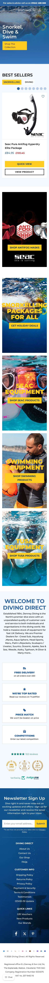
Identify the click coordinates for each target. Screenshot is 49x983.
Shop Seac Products (24, 400)
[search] (34, 9)
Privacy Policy (24, 883)
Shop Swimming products (24, 478)
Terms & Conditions (24, 892)
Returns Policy (24, 879)
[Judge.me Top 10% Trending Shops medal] (37, 765)
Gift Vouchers (24, 914)
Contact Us (24, 853)
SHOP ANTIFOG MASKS (24, 247)
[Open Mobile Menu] (9, 9)
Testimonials (24, 897)
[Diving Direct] (24, 10)
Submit (41, 823)
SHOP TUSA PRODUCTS (24, 555)
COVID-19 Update (24, 901)
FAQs (24, 862)
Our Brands (24, 923)
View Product (24, 172)
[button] (45, 9)
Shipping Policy (24, 875)
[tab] (18, 88)
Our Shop (24, 857)
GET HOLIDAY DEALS (24, 325)
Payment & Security (25, 888)
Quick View (24, 164)
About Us (24, 849)
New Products (24, 918)
